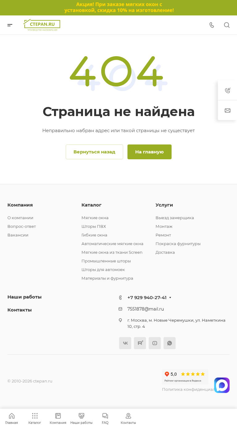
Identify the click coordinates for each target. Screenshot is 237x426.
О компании (20, 217)
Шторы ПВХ (93, 226)
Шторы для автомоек (103, 269)
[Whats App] (170, 343)
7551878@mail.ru (145, 309)
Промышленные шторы (106, 260)
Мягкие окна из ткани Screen (112, 252)
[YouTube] (155, 343)
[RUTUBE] (140, 343)
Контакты (19, 310)
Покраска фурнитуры (178, 243)
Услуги (164, 205)
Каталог (91, 205)
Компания (20, 205)
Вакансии (17, 234)
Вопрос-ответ (21, 226)
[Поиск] (227, 25)
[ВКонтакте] (125, 343)
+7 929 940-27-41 (147, 297)
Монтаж (164, 226)
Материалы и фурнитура (107, 278)
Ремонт (163, 234)
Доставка (165, 252)
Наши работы (24, 297)
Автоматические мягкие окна (112, 243)
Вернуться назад (94, 152)
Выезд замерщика (175, 217)
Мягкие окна (95, 217)
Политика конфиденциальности (196, 389)
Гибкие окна (94, 234)
